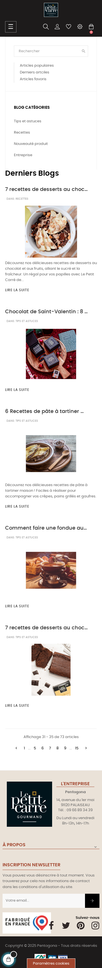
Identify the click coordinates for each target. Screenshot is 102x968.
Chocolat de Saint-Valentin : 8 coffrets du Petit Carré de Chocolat (46, 311)
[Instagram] (95, 925)
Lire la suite (17, 290)
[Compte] (57, 26)
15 (76, 748)
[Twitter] (66, 925)
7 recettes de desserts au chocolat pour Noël (46, 627)
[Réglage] (80, 26)
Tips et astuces (27, 321)
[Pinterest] (80, 925)
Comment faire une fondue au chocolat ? (46, 528)
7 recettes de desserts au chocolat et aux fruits (46, 189)
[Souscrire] (92, 901)
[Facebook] (51, 925)
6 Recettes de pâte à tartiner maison (46, 411)
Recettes (22, 198)
